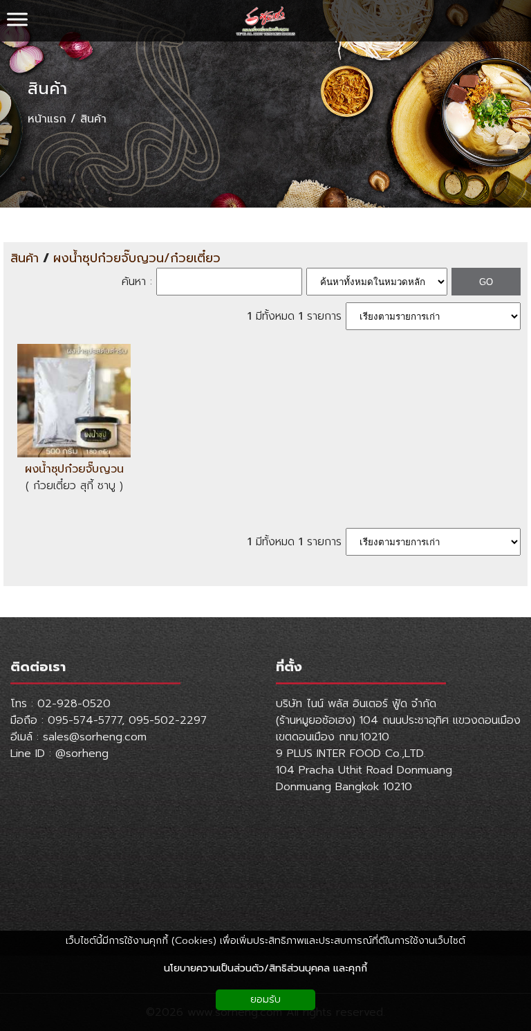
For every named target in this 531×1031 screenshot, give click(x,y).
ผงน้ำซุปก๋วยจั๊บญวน (74, 469)
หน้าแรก (47, 119)
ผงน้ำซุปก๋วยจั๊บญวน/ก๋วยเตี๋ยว (137, 258)
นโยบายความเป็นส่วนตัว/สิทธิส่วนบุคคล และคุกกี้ (265, 968)
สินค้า (47, 88)
